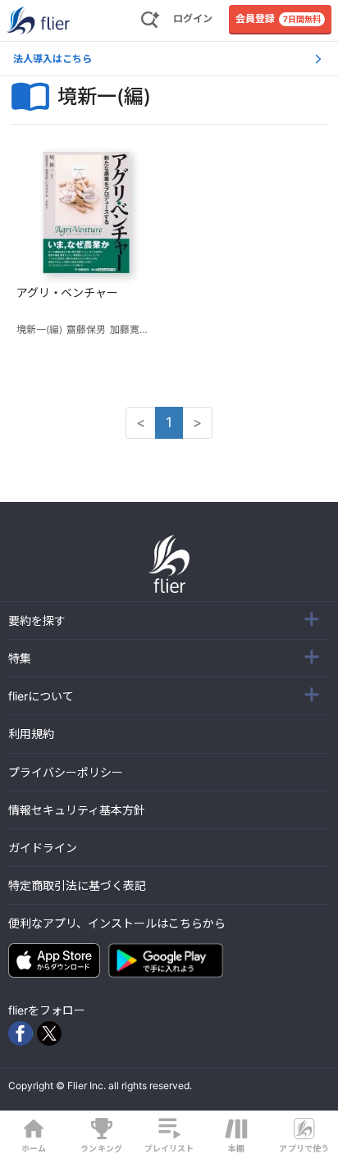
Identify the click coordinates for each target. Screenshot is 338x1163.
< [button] (140, 422)
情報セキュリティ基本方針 (76, 810)
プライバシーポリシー (65, 772)
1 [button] (169, 422)
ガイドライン (42, 848)
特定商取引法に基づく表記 (77, 885)
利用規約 (31, 734)
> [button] (197, 422)
